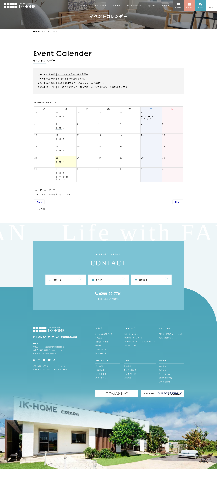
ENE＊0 (131, 334)
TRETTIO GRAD (139, 341)
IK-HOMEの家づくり (104, 334)
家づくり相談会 (130, 370)
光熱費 (98, 345)
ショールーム (164, 374)
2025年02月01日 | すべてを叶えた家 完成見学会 (63, 74)
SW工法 (98, 338)
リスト (39, 209)
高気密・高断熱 (101, 341)
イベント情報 (100, 374)
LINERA (130, 345)
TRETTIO (133, 338)
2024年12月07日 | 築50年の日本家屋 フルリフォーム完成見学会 (71, 82)
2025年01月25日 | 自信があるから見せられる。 (62, 78)
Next (177, 201)
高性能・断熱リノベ (171, 334)
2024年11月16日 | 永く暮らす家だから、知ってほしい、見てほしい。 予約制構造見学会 (82, 86)
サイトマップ (60, 366)
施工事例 (99, 366)
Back (39, 201)
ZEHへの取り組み (166, 378)
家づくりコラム (101, 378)
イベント (189, 7)
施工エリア (163, 370)
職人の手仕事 (100, 353)
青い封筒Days (56, 194)
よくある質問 (164, 381)
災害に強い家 (100, 349)
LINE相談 (127, 378)
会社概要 (162, 366)
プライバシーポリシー (41, 366)
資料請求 (178, 7)
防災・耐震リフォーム (168, 338)
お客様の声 (100, 370)
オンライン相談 (130, 374)
